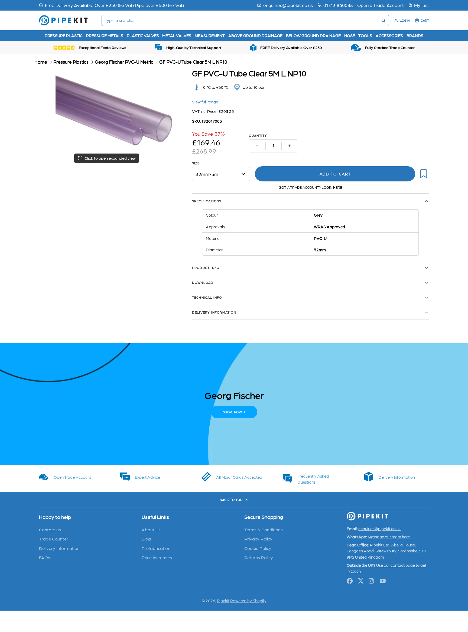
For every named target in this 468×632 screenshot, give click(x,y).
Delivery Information (59, 548)
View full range (205, 101)
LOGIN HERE (331, 187)
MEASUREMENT (210, 35)
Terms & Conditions (263, 529)
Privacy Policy (258, 538)
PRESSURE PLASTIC (64, 35)
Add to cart (335, 173)
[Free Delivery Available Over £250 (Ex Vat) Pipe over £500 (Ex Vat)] (111, 5)
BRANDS (415, 35)
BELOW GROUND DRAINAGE (313, 35)
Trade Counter (53, 538)
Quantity (258, 135)
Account (402, 20)
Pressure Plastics (71, 61)
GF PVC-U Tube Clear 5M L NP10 (193, 61)
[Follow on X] (361, 581)
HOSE (349, 35)
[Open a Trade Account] (380, 5)
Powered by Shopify (248, 600)
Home (40, 61)
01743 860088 (338, 5)
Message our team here (389, 536)
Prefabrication (156, 548)
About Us (151, 529)
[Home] (63, 20)
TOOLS (365, 35)
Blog (146, 538)
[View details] (71, 476)
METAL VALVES (176, 35)
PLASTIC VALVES (143, 35)
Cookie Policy (257, 548)
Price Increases (157, 557)
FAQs (44, 557)
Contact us (50, 529)
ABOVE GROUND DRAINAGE (255, 35)
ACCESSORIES (389, 35)
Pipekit (223, 600)
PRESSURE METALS (104, 35)
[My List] (418, 5)
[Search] (383, 20)
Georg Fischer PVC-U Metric (124, 61)
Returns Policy (258, 557)
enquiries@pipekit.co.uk (288, 5)
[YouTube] (383, 581)
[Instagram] (372, 581)
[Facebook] (350, 581)
